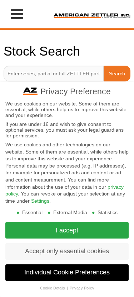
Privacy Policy (82, 288)
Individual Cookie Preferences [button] (67, 272)
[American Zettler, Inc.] (92, 14)
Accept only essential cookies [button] (67, 251)
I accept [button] (67, 230)
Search (117, 73)
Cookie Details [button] (53, 288)
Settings (40, 201)
